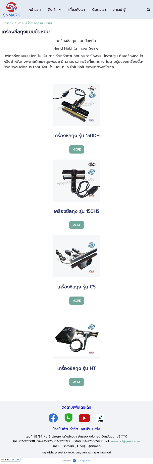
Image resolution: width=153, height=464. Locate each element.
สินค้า (18, 23)
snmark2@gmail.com (125, 441)
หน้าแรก (6, 23)
